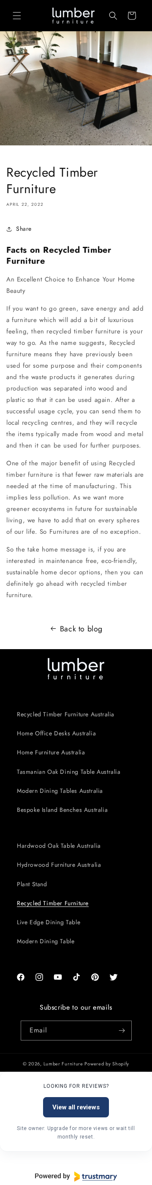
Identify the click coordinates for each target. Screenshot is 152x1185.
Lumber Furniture (64, 1063)
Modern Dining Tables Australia (60, 790)
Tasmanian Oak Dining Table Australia (69, 771)
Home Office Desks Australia (56, 733)
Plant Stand (32, 884)
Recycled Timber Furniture (53, 903)
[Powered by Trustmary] (76, 1176)
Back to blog (81, 628)
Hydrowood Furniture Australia (59, 864)
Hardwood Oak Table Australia (59, 845)
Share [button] (24, 228)
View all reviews (76, 1107)
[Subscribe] (122, 1030)
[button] (17, 15)
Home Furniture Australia (51, 752)
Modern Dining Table (45, 941)
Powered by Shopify (106, 1063)
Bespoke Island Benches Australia (62, 809)
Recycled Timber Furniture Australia (65, 714)
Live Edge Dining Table (48, 922)
